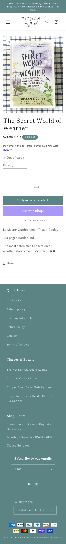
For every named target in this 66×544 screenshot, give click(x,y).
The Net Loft (20, 537)
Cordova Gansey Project (23, 378)
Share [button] (10, 263)
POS (29, 537)
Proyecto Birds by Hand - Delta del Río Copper (30, 398)
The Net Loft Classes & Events (27, 369)
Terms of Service (18, 344)
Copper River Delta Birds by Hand (30, 387)
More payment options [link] (33, 220)
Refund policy (16, 309)
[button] (8, 21)
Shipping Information (21, 318)
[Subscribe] (50, 469)
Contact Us (14, 300)
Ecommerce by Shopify (49, 537)
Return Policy (16, 327)
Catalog (12, 335)
